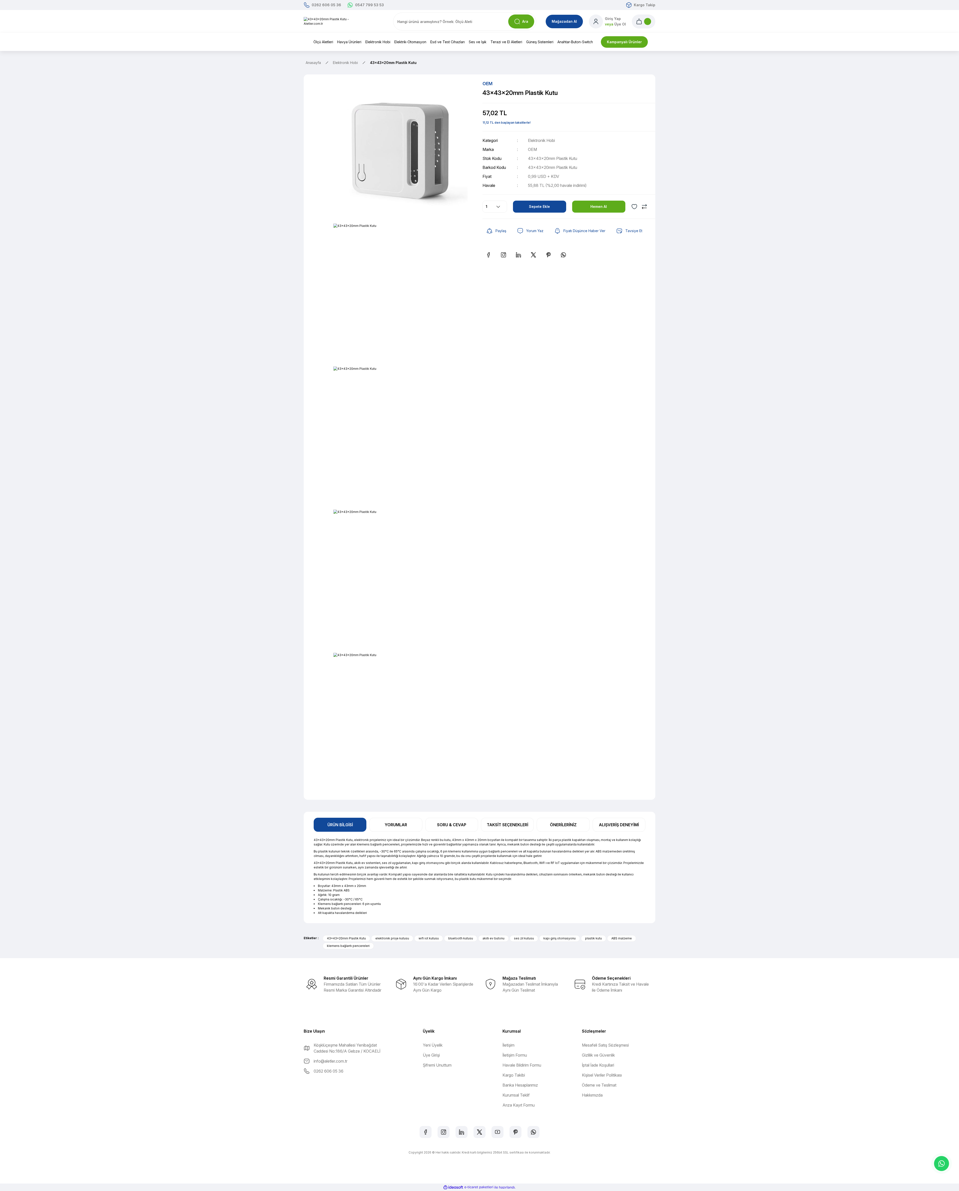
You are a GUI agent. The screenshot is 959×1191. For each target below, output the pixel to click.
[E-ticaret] (478, 1187)
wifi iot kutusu (429, 938)
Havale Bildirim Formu (521, 1065)
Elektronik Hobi (541, 140)
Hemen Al (598, 206)
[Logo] (330, 21)
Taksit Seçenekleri (507, 824)
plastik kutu (593, 938)
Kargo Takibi (513, 1075)
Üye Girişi (431, 1055)
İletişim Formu (514, 1055)
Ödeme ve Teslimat (599, 1085)
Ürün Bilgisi (340, 824)
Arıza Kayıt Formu (518, 1105)
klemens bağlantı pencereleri (348, 946)
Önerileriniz (563, 824)
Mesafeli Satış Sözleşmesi (605, 1045)
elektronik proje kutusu (392, 938)
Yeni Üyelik (433, 1045)
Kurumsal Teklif (516, 1095)
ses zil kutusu (524, 938)
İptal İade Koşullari (598, 1065)
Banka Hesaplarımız (520, 1085)
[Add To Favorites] (634, 207)
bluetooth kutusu (460, 938)
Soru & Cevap (451, 824)
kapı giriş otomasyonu (559, 938)
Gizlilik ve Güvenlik (598, 1055)
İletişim (508, 1045)
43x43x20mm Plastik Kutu (346, 938)
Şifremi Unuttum (437, 1065)
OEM (532, 149)
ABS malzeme (621, 938)
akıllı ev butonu (493, 938)
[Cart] (643, 21)
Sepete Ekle (539, 206)
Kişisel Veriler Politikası (602, 1075)
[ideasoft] (453, 1187)
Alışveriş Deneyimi (619, 824)
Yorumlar (396, 824)
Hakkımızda (592, 1095)
